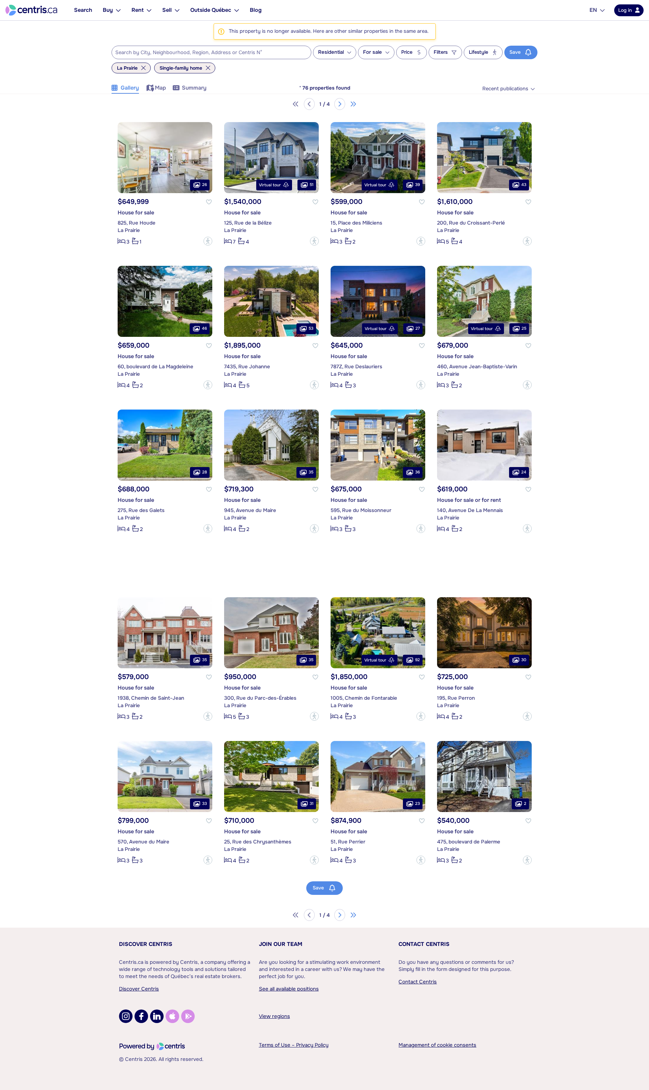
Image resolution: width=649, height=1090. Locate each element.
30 (523, 660)
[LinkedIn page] (157, 1016)
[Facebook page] (141, 1016)
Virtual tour (270, 185)
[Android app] (188, 1016)
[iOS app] (172, 1016)
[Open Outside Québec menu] (236, 10)
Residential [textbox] (331, 52)
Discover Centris (145, 944)
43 (523, 184)
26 (204, 184)
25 (524, 328)
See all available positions (289, 988)
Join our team (280, 944)
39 (417, 184)
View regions (274, 1016)
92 (417, 660)
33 (204, 803)
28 (204, 472)
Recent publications (505, 89)
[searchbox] (207, 52)
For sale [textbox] (372, 52)
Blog (256, 10)
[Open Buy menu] (118, 10)
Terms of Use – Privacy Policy (294, 1045)
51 (311, 184)
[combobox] (211, 52)
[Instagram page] (126, 1016)
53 (311, 328)
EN (593, 10)
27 (417, 328)
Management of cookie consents (437, 1045)
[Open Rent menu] (149, 10)
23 (417, 803)
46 (204, 328)
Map (160, 87)
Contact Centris (424, 944)
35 (311, 472)
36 (417, 472)
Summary (194, 87)
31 (311, 803)
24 (523, 472)
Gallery (130, 87)
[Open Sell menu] (177, 10)
